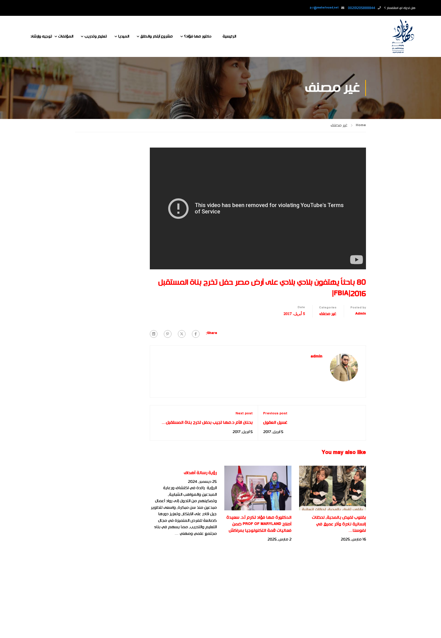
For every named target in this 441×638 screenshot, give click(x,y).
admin (360, 314)
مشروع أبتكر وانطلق (156, 36)
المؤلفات (65, 36)
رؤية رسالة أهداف (200, 473)
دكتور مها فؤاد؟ (197, 36)
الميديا (123, 36)
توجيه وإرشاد (41, 36)
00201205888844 (361, 7)
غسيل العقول (275, 422)
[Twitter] (182, 334)
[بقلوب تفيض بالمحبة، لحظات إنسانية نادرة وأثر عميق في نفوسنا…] (332, 488)
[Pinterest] (168, 334)
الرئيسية (229, 36)
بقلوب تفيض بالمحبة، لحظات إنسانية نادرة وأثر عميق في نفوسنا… (339, 524)
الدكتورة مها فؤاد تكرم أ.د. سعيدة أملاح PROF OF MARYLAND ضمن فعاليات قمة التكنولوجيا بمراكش (258, 524)
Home (361, 125)
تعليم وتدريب (95, 36)
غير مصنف (339, 125)
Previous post (275, 414)
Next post (244, 414)
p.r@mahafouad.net (324, 7)
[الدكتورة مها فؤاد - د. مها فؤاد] (402, 36)
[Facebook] (196, 334)
